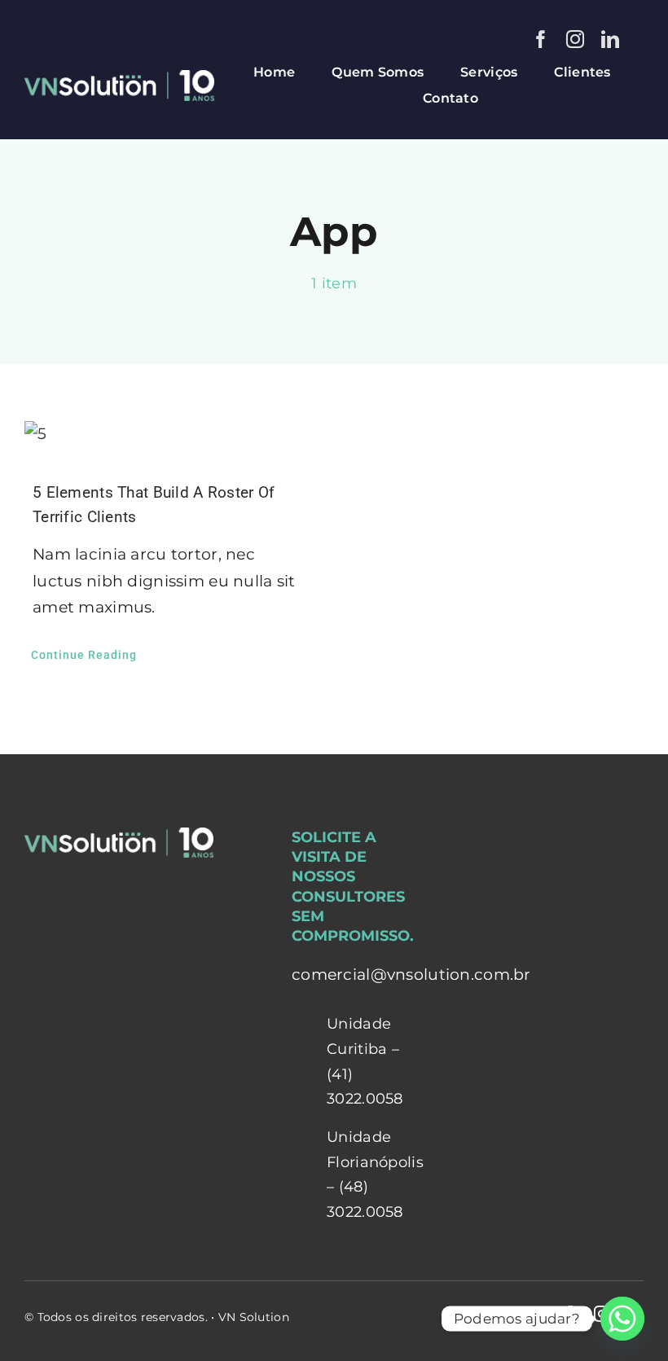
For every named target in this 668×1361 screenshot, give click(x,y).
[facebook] (541, 39)
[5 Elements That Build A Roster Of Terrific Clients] (167, 434)
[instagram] (575, 39)
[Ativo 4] (119, 77)
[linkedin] (610, 39)
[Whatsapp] (622, 1319)
